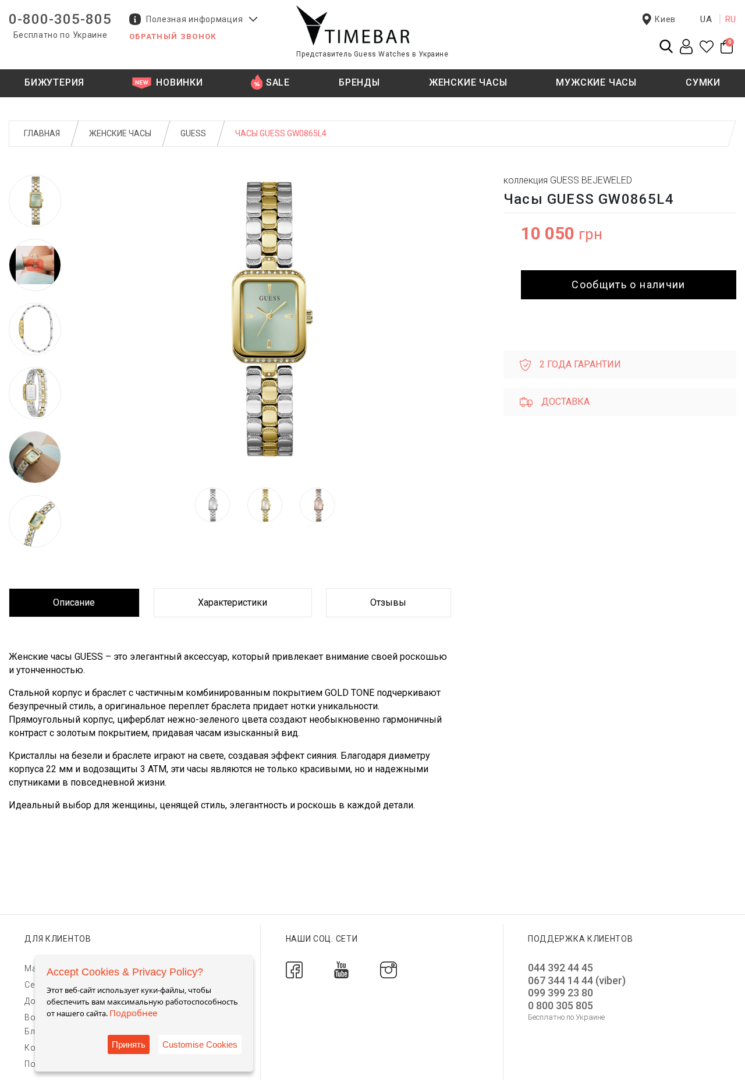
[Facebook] (294, 969)
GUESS (193, 133)
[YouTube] (341, 969)
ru (731, 19)
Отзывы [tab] (388, 602)
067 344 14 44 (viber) (577, 980)
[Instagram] (388, 969)
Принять (129, 1044)
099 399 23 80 (560, 993)
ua (706, 19)
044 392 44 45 (560, 967)
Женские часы (120, 133)
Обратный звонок (173, 36)
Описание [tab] (74, 602)
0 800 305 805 (560, 1005)
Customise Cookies (199, 1044)
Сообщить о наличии (628, 284)
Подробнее (133, 1013)
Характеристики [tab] (232, 602)
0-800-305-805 (60, 19)
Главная (42, 133)
